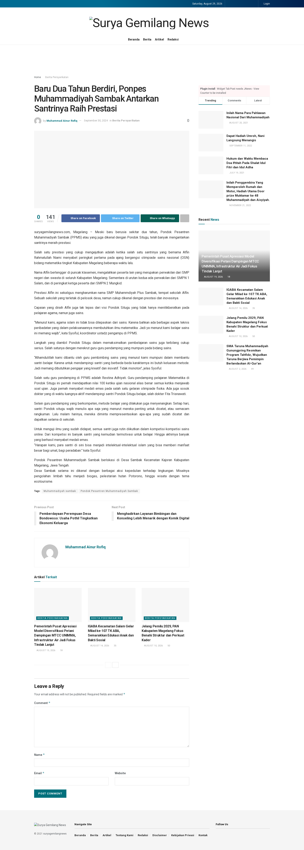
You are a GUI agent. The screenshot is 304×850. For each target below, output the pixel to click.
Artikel (159, 39)
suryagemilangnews (55, 833)
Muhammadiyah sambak (60, 491)
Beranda (134, 39)
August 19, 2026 (45, 650)
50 (168, 645)
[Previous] (108, 665)
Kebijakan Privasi (182, 835)
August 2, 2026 (237, 369)
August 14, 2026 (99, 645)
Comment (42, 703)
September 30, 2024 (96, 120)
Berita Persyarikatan (56, 77)
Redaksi (173, 39)
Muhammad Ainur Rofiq (62, 120)
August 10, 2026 (153, 645)
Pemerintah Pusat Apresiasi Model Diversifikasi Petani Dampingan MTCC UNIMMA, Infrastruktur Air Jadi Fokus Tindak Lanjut (55, 635)
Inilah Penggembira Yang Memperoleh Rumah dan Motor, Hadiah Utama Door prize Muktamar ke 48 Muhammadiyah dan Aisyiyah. (248, 191)
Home (37, 77)
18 (60, 650)
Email (39, 773)
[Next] (115, 665)
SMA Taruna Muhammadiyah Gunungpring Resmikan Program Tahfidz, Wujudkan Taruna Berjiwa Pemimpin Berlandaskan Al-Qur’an (247, 354)
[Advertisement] (152, 60)
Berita (147, 39)
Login (266, 3)
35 (114, 645)
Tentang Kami (124, 835)
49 (252, 369)
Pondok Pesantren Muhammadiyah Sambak (109, 491)
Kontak (203, 835)
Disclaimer (159, 835)
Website (120, 773)
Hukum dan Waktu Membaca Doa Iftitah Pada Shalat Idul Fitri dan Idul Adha (247, 163)
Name (39, 755)
